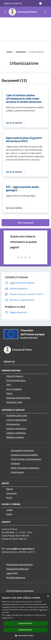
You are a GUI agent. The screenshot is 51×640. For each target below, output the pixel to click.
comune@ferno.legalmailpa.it (20, 548)
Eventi (9, 514)
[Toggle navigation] (5, 11)
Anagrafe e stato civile (16, 415)
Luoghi (9, 509)
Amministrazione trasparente (19, 590)
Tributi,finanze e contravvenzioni (26, 459)
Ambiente (15, 463)
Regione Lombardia (13, 3)
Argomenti (21, 51)
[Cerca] (45, 12)
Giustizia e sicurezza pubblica (24, 454)
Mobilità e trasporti (15, 437)
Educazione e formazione (22, 450)
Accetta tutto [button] (25, 623)
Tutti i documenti (25, 222)
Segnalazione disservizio (17, 568)
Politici (9, 393)
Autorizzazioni (17, 472)
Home (9, 51)
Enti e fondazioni (14, 389)
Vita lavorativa (13, 424)
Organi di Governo (14, 376)
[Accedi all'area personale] (40, 3)
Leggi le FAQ (12, 573)
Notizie (9, 488)
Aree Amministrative (16, 380)
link (11, 618)
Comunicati (11, 493)
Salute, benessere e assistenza (25, 467)
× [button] (48, 596)
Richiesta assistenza (15, 577)
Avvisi (9, 497)
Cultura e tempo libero (16, 419)
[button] (25, 635)
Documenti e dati (14, 402)
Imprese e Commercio (16, 428)
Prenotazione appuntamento (19, 564)
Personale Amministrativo (18, 397)
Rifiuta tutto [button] (25, 630)
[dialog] (25, 616)
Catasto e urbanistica (16, 432)
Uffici (8, 384)
